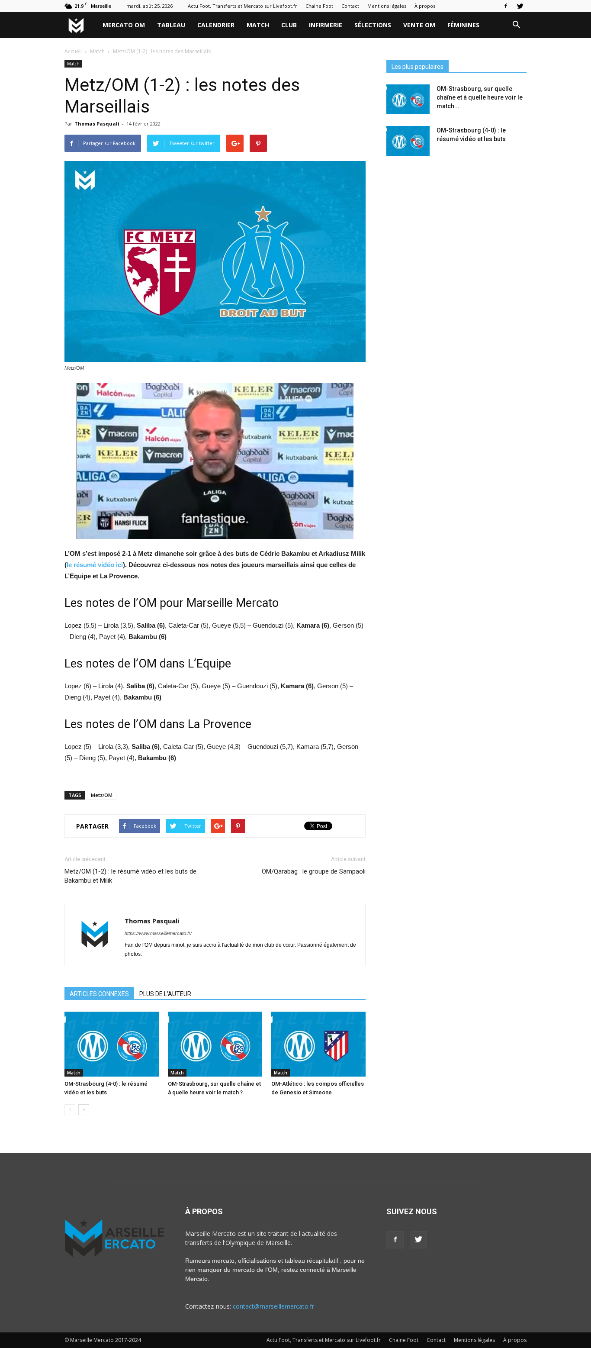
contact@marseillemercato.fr (273, 1306)
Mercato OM (124, 25)
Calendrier (215, 25)
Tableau (171, 25)
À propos (424, 6)
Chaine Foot (319, 6)
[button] (516, 25)
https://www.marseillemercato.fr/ (158, 933)
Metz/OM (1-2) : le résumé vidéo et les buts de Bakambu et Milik (130, 875)
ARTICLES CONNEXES (99, 993)
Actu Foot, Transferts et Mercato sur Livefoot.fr (242, 6)
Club (289, 25)
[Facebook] (505, 6)
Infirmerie (325, 25)
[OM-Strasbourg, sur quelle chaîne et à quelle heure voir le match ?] (215, 1044)
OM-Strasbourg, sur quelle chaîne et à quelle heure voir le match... (480, 97)
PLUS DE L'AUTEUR (165, 993)
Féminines (463, 25)
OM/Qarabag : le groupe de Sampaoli (314, 871)
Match (258, 25)
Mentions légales (386, 6)
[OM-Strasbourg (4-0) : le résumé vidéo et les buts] (111, 1044)
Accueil (73, 51)
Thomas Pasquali (96, 123)
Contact (350, 6)
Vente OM (419, 25)
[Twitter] (520, 6)
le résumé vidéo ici (95, 564)
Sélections (372, 25)
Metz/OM (101, 795)
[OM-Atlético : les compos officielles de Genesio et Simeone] (318, 1044)
